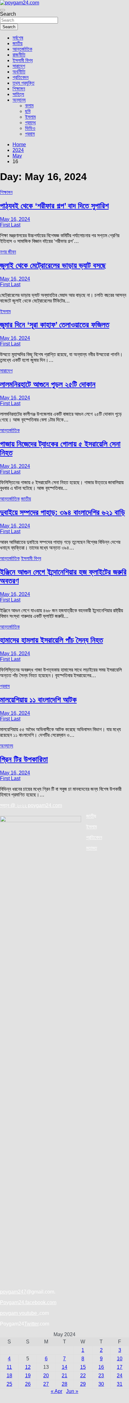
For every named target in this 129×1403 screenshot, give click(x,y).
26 (28, 1384)
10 (119, 1358)
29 (83, 1384)
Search (8, 14)
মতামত (91, 848)
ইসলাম (30, 117)
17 (119, 1367)
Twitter (31, 1323)
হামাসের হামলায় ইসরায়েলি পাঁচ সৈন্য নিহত (51, 640)
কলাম (29, 105)
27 (46, 1384)
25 (9, 1384)
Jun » (72, 1391)
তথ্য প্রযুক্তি (23, 83)
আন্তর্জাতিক (22, 49)
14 (64, 1367)
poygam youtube (19, 1313)
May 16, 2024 (15, 219)
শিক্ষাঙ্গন (19, 88)
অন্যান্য (19, 100)
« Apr (56, 1391)
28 (64, 1384)
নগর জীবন (8, 251)
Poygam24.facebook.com (28, 1302)
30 (101, 1384)
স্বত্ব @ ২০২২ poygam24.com (31, 805)
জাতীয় (18, 43)
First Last (10, 225)
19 (28, 1375)
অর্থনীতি (19, 71)
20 (46, 1375)
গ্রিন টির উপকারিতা (24, 759)
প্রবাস (30, 134)
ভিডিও (30, 128)
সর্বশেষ (18, 37)
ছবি (27, 111)
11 (9, 1367)
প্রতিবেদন (20, 77)
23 (101, 1375)
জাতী (90, 816)
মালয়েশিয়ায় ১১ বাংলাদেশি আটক (38, 699)
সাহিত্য (18, 94)
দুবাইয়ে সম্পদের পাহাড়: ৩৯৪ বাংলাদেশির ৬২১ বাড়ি (62, 512)
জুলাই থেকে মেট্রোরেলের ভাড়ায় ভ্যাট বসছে (53, 265)
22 (83, 1375)
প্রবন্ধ (30, 122)
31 (119, 1384)
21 (64, 1375)
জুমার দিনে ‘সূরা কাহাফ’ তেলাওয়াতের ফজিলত (54, 324)
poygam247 (13, 1291)
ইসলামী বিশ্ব (23, 60)
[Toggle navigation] (2, 10)
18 (9, 1375)
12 (28, 1367)
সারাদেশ (19, 66)
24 (119, 1375)
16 (101, 1367)
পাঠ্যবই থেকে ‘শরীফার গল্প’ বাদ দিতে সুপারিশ (54, 205)
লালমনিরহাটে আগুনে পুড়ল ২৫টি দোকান (47, 384)
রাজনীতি (19, 54)
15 (83, 1367)
